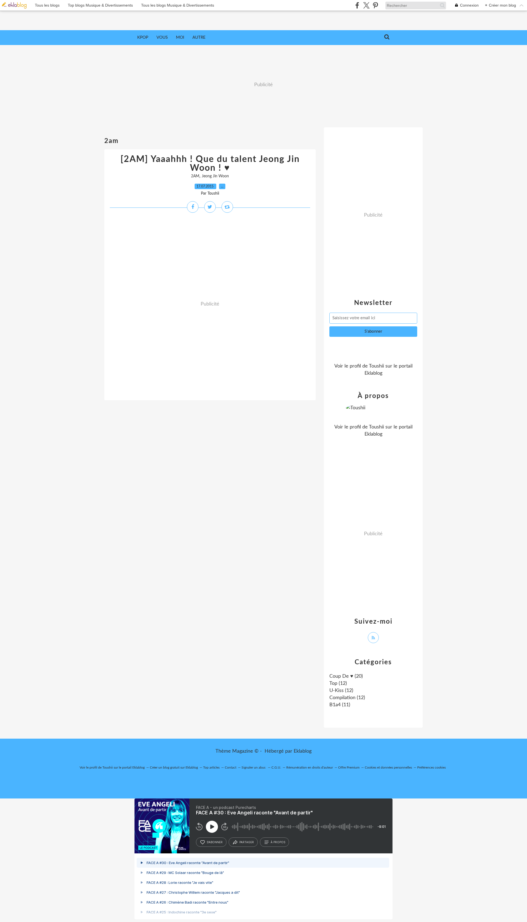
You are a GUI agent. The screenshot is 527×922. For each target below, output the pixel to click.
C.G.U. (276, 767)
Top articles (211, 767)
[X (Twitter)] (366, 5)
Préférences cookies (431, 767)
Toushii (376, 366)
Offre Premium (349, 767)
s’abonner (215, 842)
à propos (278, 842)
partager (246, 842)
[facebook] (357, 5)
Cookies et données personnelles (388, 767)
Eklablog (303, 751)
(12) (338, 683)
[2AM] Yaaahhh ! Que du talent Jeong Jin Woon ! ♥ (210, 163)
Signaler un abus (254, 767)
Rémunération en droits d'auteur (309, 767)
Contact (230, 767)
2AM (195, 176)
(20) (346, 676)
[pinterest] (375, 5)
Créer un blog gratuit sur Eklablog (174, 767)
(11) (339, 704)
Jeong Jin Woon (215, 176)
